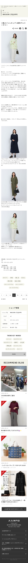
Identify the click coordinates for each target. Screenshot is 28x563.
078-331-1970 (14, 320)
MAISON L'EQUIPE (8, 6)
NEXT (23, 299)
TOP (2, 6)
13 (10, 295)
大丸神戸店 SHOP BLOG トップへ (13, 509)
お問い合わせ (5, 553)
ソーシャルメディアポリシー (9, 539)
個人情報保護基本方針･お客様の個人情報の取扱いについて (12, 549)
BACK (4, 299)
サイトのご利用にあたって (9, 535)
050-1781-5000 (15, 526)
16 (21, 295)
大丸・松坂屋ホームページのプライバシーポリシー (13, 543)
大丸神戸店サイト (6, 531)
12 (6, 295)
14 (14, 295)
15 (17, 295)
